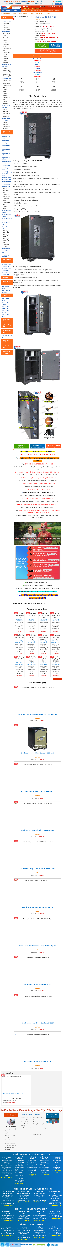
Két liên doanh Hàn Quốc (6, 106)
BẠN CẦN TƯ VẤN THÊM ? (48, 51)
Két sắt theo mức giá (6, 227)
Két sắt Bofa (6, 38)
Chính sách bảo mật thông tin (39, 1129)
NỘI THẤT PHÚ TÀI (11, 1115)
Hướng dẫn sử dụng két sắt (39, 1125)
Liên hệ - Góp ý (24, 1121)
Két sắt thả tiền (6, 186)
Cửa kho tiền (6, 277)
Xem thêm (58, 679)
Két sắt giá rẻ (44, 10)
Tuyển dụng (38, 3)
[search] (20, 8)
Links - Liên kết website (26, 1119)
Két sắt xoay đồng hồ (5, 255)
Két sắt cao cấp (6, 78)
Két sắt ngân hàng (5, 168)
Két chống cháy (25, 175)
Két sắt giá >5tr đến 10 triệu (6, 240)
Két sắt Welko (6, 116)
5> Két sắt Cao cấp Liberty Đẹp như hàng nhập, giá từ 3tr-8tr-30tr (37, 480)
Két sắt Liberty (7, 80)
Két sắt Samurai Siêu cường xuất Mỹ (7, 70)
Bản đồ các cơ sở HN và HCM (27, 1129)
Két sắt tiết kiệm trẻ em (6, 158)
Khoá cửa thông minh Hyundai (6, 269)
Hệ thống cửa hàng (28, 3)
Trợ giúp (37, 1114)
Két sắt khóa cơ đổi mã (6, 215)
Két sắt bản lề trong (6, 251)
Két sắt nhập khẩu (7, 31)
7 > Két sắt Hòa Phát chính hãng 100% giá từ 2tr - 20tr (37, 486)
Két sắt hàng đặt (6, 181)
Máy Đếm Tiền (6, 295)
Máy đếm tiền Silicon (5, 311)
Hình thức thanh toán (26, 1117)
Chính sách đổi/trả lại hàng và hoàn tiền (38, 1133)
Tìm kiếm (58, 4)
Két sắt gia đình (57, 10)
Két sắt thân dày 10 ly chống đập (6, 178)
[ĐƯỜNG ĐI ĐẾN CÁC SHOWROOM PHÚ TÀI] (18, 458)
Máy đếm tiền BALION (5, 303)
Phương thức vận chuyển (39, 1119)
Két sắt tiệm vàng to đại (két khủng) (7, 173)
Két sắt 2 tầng (6, 184)
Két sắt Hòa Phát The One (32, 10)
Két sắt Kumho (7, 113)
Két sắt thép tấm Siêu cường (6, 65)
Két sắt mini (39, 10)
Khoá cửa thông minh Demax (6, 265)
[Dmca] (39, 1245)
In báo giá (55, 45)
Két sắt (4, 17)
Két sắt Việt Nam (6, 21)
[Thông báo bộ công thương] (52, 1245)
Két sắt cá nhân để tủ (6, 154)
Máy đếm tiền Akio (5, 299)
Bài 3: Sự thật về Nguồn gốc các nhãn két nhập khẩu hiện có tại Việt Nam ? (37, 501)
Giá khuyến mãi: (39, 26)
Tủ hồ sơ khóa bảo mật (6, 291)
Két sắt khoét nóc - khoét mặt (6, 190)
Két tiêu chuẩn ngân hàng (6, 119)
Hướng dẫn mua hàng (38, 1117)
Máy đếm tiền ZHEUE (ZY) (5, 307)
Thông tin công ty (26, 1114)
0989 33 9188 (31, 1)
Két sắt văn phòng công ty (6, 164)
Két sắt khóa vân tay (6, 223)
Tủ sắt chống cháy (5, 287)
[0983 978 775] (7, 1244)
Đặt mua (42, 45)
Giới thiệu (4, 3)
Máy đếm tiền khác (5, 315)
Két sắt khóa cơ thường (6, 211)
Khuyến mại (18, 3)
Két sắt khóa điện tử (7, 219)
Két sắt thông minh (6, 137)
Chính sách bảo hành (38, 1121)
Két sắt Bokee (6, 83)
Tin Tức (11, 3)
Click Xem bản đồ (7, 1177)
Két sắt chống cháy (50, 10)
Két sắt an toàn (6, 248)
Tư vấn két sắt (24, 1124)
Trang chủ (39, 1)
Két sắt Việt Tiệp (24, 10)
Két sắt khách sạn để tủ (7, 150)
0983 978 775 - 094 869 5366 (13, 1)
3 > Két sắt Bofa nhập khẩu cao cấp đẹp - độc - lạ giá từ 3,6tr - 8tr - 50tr (37, 475)
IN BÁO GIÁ (37, 446)
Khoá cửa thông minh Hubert (6, 273)
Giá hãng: (37, 23)
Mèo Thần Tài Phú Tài (7, 336)
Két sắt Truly (31, 267)
